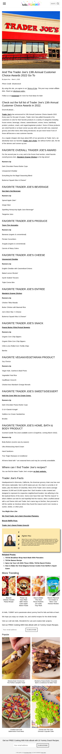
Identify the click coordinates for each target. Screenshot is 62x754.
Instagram (15, 96)
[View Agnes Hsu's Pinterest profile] (18, 540)
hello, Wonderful (21, 621)
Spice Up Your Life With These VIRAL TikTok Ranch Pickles (28, 563)
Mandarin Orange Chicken (27, 157)
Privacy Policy (43, 752)
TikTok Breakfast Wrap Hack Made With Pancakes (24, 558)
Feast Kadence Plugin (27, 752)
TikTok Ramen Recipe (13, 560)
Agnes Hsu (7, 79)
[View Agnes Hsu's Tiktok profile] (18, 544)
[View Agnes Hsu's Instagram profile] (18, 548)
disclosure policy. (19, 91)
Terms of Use (32, 88)
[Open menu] (4, 3)
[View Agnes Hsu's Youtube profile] (18, 536)
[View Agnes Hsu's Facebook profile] (18, 532)
